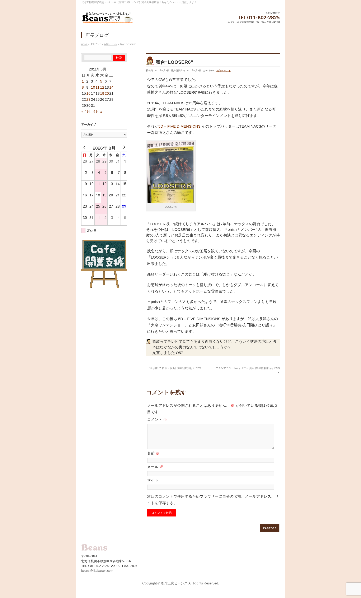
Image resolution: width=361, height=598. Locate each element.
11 (97, 87)
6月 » (97, 111)
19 (102, 93)
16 (88, 93)
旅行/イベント (223, 70)
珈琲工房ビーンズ (174, 583)
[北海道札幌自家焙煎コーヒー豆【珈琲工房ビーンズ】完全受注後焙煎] (107, 18)
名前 (153, 453)
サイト (152, 480)
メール (155, 467)
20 (107, 93)
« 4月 (85, 111)
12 (102, 87)
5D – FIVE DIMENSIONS (180, 126)
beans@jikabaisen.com (97, 570)
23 (88, 99)
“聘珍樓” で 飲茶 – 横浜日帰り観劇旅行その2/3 (173, 368)
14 (111, 87)
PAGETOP (269, 528)
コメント (157, 419)
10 (93, 87)
